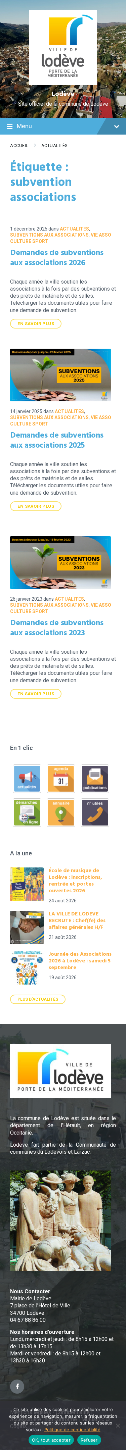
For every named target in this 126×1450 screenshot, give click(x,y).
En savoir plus (35, 323)
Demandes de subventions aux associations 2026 (56, 258)
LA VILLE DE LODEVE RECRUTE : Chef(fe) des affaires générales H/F (77, 921)
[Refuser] (117, 1425)
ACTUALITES (74, 229)
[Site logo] (63, 83)
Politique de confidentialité (72, 1429)
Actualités (54, 145)
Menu (24, 126)
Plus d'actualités (37, 999)
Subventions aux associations (49, 235)
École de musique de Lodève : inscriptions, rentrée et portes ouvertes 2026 (75, 880)
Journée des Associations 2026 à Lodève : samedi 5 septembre (80, 961)
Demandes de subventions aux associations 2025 (56, 440)
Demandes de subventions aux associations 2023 (56, 628)
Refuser (89, 1440)
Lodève (63, 94)
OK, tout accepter (51, 1440)
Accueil (19, 145)
